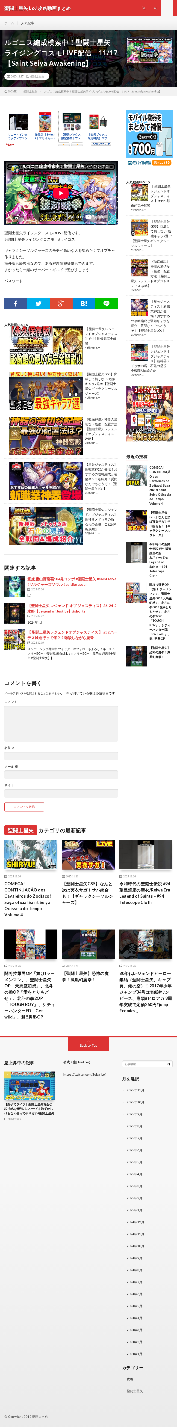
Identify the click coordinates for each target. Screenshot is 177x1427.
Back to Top (88, 1045)
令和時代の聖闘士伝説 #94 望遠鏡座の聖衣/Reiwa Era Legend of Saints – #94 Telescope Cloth (144, 893)
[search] (168, 1064)
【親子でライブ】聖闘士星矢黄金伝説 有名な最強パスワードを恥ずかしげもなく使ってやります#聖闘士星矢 (29, 1108)
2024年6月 (134, 1294)
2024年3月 (134, 1330)
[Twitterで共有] (38, 303)
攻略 (130, 1379)
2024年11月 (135, 1234)
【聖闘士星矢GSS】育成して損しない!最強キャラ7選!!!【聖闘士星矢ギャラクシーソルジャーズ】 (101, 383)
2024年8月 (134, 1270)
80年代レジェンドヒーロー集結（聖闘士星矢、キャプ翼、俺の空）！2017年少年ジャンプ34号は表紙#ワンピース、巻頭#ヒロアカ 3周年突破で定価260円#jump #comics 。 (145, 992)
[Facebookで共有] (15, 303)
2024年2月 (134, 1342)
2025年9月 (134, 1114)
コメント (10, 701)
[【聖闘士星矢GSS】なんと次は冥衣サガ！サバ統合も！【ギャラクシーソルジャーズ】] (136, 520)
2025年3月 (134, 1186)
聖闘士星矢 (37, 76)
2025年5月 (134, 1162)
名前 (9, 747)
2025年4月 (134, 1174)
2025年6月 (134, 1150)
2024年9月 (134, 1258)
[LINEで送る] (106, 303)
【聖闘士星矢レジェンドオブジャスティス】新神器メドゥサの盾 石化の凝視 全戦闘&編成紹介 (101, 519)
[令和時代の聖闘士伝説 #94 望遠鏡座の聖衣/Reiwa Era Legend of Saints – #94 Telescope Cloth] (136, 552)
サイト (9, 785)
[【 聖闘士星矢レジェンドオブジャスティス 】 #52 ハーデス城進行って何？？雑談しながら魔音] (14, 639)
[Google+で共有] (61, 303)
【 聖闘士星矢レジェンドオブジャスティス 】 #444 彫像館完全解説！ (151, 195)
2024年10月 (135, 1246)
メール (11, 766)
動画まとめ (40, 1416)
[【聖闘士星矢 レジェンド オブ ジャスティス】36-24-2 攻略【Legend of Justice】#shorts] (14, 613)
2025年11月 (135, 1090)
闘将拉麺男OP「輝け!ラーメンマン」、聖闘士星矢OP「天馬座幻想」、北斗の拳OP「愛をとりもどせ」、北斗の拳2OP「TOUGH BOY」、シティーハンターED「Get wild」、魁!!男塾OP (160, 611)
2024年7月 (134, 1282)
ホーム (9, 23)
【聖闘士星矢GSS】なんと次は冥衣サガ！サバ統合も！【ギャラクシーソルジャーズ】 (87, 893)
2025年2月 (134, 1198)
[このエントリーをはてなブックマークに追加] (84, 303)
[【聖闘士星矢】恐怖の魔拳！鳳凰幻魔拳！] (136, 656)
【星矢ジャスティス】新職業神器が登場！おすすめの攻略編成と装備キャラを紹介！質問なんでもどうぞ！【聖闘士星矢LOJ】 (150, 315)
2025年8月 (134, 1126)
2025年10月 (135, 1102)
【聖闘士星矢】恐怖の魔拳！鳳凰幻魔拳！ (159, 652)
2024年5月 (134, 1306)
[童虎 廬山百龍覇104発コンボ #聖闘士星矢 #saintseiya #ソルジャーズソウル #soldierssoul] (14, 586)
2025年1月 (134, 1210)
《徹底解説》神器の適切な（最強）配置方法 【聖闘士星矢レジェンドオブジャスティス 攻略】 (101, 429)
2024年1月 (134, 1354)
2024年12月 (135, 1222)
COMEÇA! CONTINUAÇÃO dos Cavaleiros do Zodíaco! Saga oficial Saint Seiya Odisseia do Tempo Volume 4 (160, 485)
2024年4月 (134, 1318)
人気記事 (27, 23)
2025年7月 (134, 1138)
